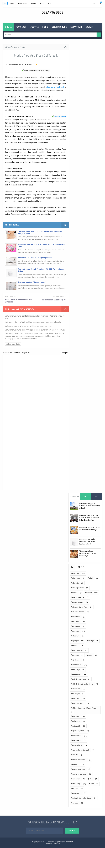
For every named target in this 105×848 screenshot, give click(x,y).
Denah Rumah (78, 602)
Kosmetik (76, 689)
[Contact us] (99, 3)
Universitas (77, 793)
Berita (75, 593)
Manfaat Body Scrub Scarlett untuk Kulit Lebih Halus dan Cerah (41, 245)
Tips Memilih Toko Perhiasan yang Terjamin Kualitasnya (88, 553)
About (11, 4)
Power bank (77, 745)
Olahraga (76, 721)
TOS (49, 4)
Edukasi (76, 621)
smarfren (76, 779)
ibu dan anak (78, 650)
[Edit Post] (36, 64)
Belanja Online (78, 588)
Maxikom (56, 844)
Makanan (76, 698)
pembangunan (78, 731)
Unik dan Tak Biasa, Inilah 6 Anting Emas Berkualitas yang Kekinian (40, 232)
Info (5, 3)
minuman (76, 716)
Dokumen (76, 617)
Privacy (33, 4)
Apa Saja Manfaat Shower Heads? (32, 282)
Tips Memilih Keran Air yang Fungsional (35, 258)
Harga (91, 641)
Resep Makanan (79, 769)
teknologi (76, 784)
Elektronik (77, 626)
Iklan (42, 4)
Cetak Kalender (78, 597)
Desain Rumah (78, 612)
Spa (91, 779)
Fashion (76, 631)
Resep (75, 764)
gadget (76, 641)
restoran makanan (80, 774)
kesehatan (77, 674)
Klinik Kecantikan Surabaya (83, 684)
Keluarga (76, 669)
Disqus (65, 353)
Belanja (76, 583)
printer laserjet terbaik (81, 750)
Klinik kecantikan (79, 679)
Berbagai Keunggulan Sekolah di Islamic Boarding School (89, 506)
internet (76, 655)
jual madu (76, 660)
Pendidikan (77, 736)
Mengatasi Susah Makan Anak (84, 708)
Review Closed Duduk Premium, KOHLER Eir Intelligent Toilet (41, 270)
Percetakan (77, 740)
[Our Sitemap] (94, 3)
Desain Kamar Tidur (80, 607)
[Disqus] (35, 389)
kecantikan (77, 665)
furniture (76, 636)
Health (75, 645)
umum (75, 788)
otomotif (76, 726)
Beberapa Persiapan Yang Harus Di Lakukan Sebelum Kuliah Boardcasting (89, 517)
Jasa (90, 655)
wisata (75, 803)
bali (91, 578)
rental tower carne (79, 760)
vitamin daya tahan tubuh (82, 798)
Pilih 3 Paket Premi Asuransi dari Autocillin (18, 300)
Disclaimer (22, 4)
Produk (75, 755)
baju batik (77, 578)
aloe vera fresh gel (55, 87)
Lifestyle (76, 694)
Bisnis (29, 64)
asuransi (76, 573)
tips (92, 784)
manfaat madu (78, 703)
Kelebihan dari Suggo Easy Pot (54, 300)
